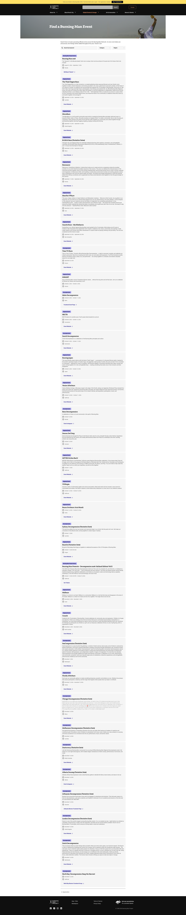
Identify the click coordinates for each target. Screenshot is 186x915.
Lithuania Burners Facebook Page (72, 808)
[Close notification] (184, 2)
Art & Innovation (110, 12)
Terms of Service (98, 901)
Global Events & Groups (90, 12)
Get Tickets (67, 582)
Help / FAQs (75, 901)
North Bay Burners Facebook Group (73, 883)
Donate (132, 7)
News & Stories (129, 12)
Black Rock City (69, 12)
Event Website (67, 104)
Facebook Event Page (69, 304)
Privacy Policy (97, 903)
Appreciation (66, 892)
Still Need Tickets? (68, 72)
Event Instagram (68, 423)
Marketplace (75, 903)
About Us (52, 12)
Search (115, 7)
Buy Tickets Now (117, 2)
